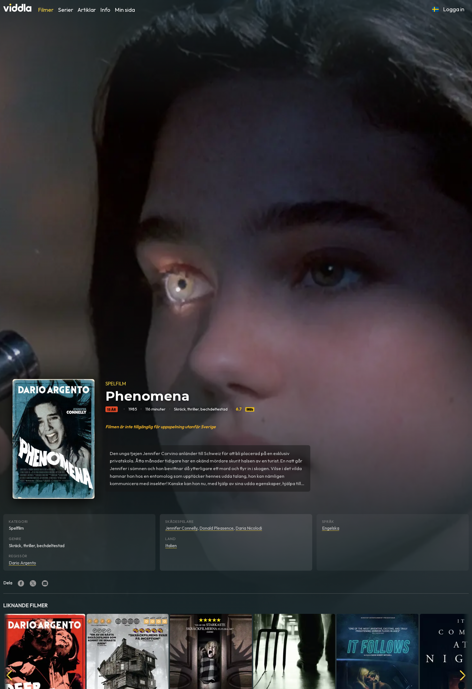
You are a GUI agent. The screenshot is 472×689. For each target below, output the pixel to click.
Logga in (453, 9)
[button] (435, 9)
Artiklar (87, 9)
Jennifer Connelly (181, 528)
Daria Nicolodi (248, 528)
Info (105, 9)
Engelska (330, 528)
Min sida (125, 9)
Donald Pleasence (216, 528)
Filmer (46, 9)
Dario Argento (22, 562)
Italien (171, 545)
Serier (65, 9)
